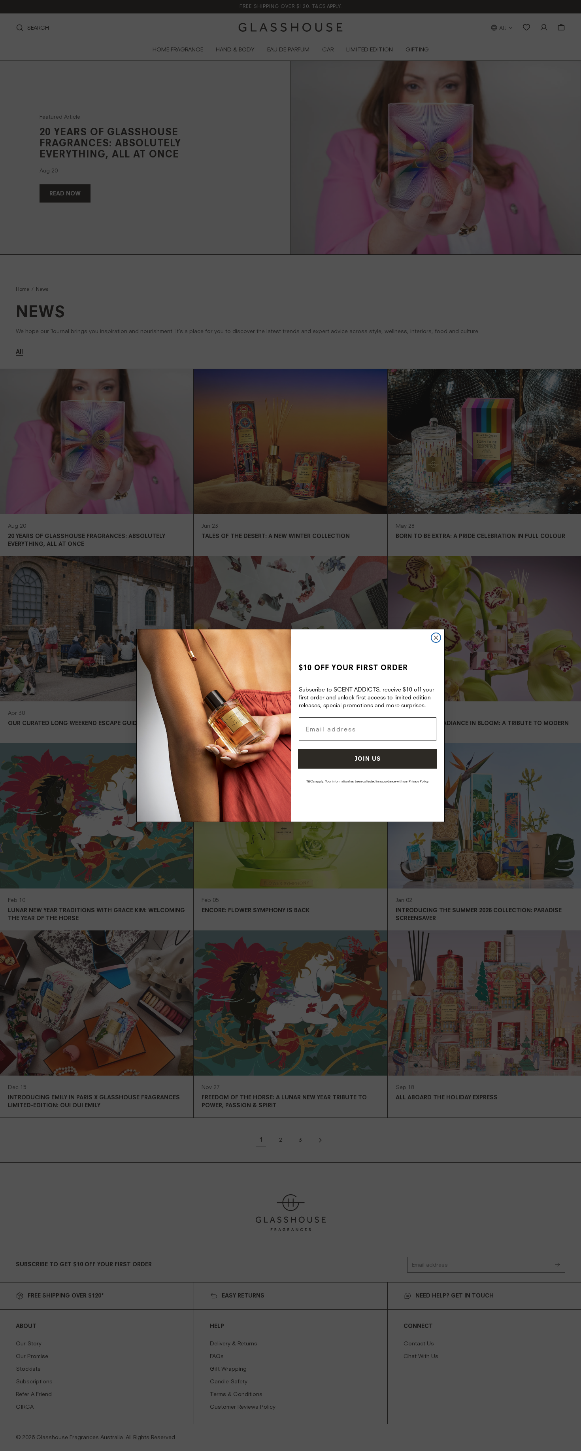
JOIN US (368, 758)
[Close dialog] (436, 637)
